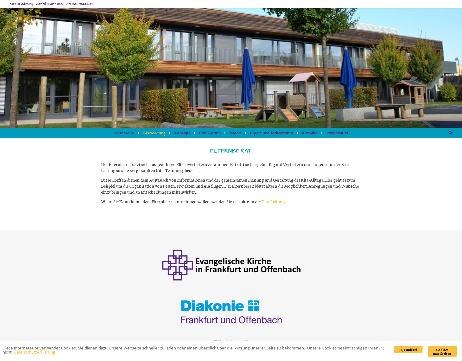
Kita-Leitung (273, 201)
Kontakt (310, 132)
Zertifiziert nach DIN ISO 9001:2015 (65, 4)
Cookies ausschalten (442, 351)
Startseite (124, 132)
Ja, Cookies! (408, 349)
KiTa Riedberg (21, 4)
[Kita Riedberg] (231, 287)
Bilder (235, 132)
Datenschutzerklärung (34, 352)
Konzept (182, 132)
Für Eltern (210, 132)
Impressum (337, 132)
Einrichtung (154, 132)
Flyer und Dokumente (271, 132)
